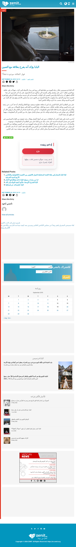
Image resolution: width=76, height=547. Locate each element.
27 (67, 310)
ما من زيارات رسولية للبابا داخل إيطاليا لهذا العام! (22, 180)
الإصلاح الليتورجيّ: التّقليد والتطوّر (20, 419)
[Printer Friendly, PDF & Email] (8, 137)
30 (28, 314)
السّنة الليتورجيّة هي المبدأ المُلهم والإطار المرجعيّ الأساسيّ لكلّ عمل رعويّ (26, 376)
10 (38, 303)
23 (28, 310)
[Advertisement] (38, 246)
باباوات (3, 10)
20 (67, 307)
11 (48, 303)
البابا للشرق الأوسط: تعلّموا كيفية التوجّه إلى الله (22, 182)
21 (8, 310)
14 (8, 307)
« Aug (5, 318)
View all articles (8, 215)
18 (48, 307)
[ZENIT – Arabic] (21, 4)
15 (18, 307)
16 (28, 307)
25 (48, 310)
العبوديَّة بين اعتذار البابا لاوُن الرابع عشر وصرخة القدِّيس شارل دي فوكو (30, 400)
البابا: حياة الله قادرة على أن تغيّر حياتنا (21, 410)
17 (38, 307)
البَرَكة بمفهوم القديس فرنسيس (19, 438)
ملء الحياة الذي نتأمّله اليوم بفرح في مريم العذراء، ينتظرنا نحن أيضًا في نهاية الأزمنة (28, 362)
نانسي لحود (30, 79)
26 (57, 310)
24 (38, 310)
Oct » (9, 318)
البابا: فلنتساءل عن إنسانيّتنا (15, 185)
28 (8, 314)
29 (18, 314)
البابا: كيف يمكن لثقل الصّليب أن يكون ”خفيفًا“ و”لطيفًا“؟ (26, 428)
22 (18, 310)
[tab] (29, 455)
